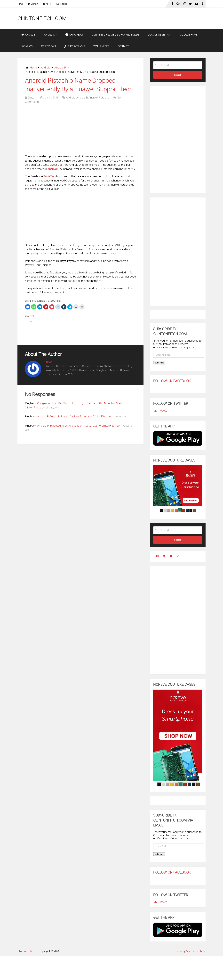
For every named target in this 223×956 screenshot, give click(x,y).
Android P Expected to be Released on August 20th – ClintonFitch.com (79, 425)
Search (178, 75)
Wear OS (27, 46)
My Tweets (160, 410)
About (48, 4)
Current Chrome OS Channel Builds (115, 34)
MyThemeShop (195, 951)
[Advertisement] (146, 18)
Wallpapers (61, 4)
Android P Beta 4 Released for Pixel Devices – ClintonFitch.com (75, 416)
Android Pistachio (99, 97)
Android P (50, 34)
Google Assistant (160, 34)
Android (30, 34)
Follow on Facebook (172, 381)
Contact (34, 4)
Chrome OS (76, 34)
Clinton (32, 97)
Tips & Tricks (76, 46)
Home (20, 4)
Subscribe (159, 362)
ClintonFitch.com (42, 18)
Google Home (189, 34)
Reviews (50, 46)
